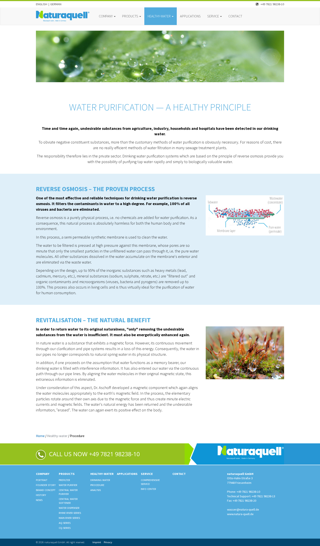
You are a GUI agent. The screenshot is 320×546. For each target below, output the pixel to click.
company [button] (106, 16)
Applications (190, 16)
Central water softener (68, 500)
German (55, 4)
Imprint (97, 542)
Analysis (95, 490)
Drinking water (100, 480)
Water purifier (68, 485)
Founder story (46, 485)
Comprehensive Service (150, 482)
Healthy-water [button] (159, 16)
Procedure (97, 485)
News (39, 500)
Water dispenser (69, 507)
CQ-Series (65, 527)
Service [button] (213, 16)
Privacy (108, 542)
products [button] (130, 16)
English (41, 4)
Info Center (148, 489)
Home (40, 436)
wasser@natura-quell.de (243, 509)
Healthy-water (57, 436)
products (67, 474)
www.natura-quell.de (240, 514)
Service (147, 474)
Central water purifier (68, 492)
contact (235, 16)
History (41, 495)
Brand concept (46, 490)
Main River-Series (69, 517)
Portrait (41, 480)
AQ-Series (65, 522)
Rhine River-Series (70, 512)
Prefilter (64, 480)
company (42, 474)
